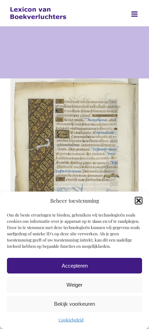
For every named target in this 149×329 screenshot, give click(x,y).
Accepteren (75, 266)
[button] (138, 200)
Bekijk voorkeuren (74, 304)
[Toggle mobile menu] (135, 14)
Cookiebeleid (71, 319)
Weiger (74, 285)
